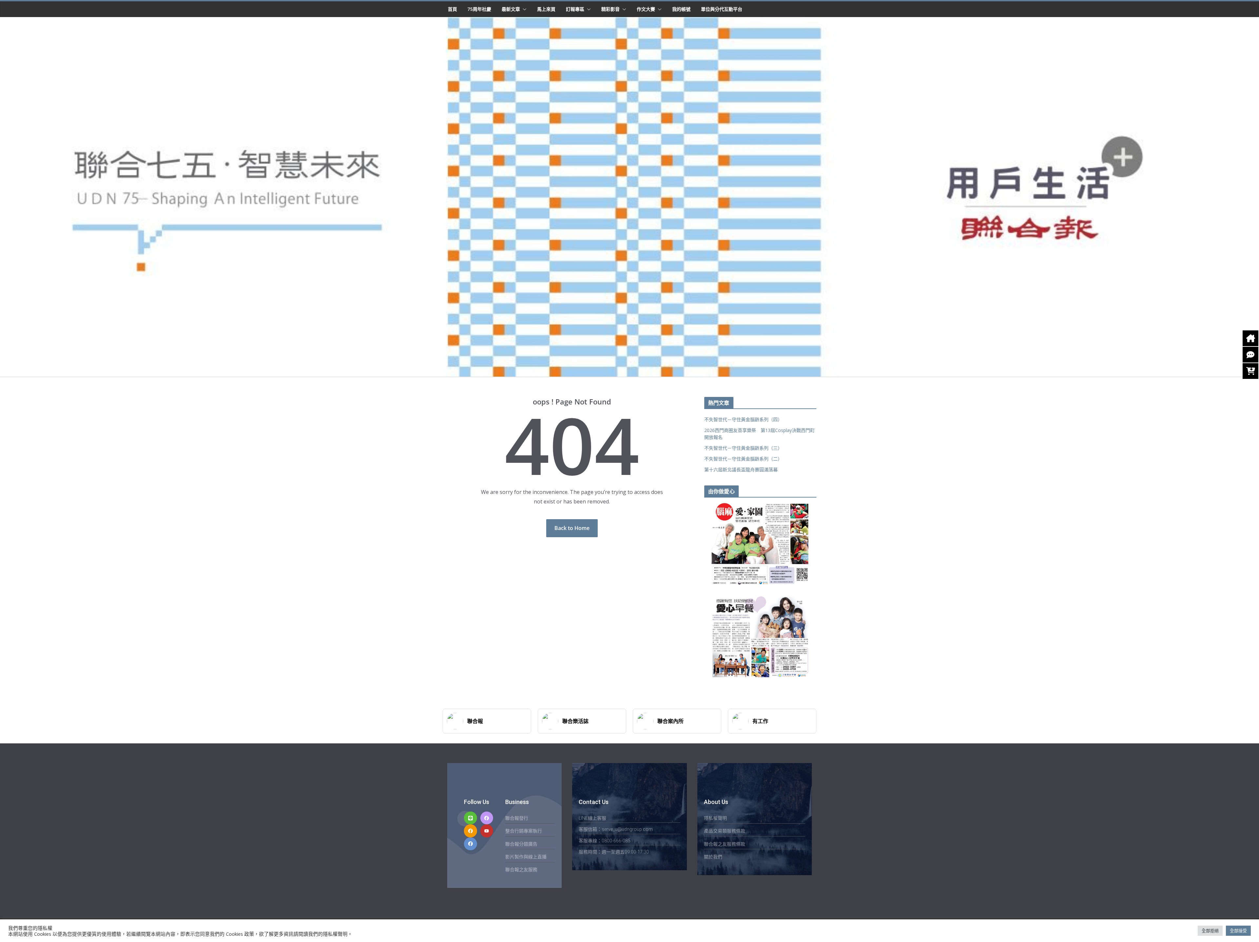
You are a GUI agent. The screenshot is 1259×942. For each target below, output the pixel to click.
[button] (523, 9)
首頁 (452, 9)
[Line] (470, 818)
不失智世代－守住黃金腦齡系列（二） (743, 459)
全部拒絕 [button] (1210, 930)
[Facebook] (486, 818)
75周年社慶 (479, 9)
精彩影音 (610, 9)
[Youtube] (486, 830)
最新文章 (511, 9)
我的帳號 (681, 9)
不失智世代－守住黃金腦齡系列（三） (743, 448)
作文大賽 (646, 9)
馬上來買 (546, 9)
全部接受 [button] (1238, 930)
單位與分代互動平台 (721, 9)
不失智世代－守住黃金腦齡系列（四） (743, 419)
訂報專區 (575, 9)
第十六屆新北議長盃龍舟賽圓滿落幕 (741, 469)
